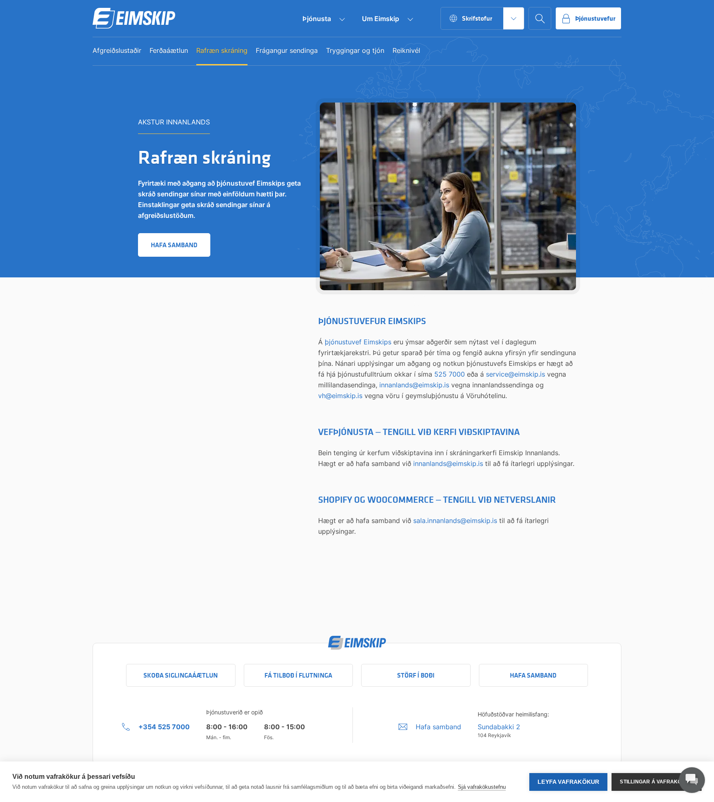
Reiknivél (406, 51)
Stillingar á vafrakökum (656, 782)
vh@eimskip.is (340, 395)
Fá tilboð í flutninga (298, 675)
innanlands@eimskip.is (414, 385)
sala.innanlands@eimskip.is (455, 520)
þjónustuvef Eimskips (358, 342)
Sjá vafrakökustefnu (482, 787)
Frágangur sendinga (287, 51)
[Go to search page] (539, 18)
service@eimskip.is (515, 374)
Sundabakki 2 (499, 727)
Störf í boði (416, 675)
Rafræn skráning (222, 51)
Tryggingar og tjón (355, 51)
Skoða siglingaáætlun (180, 675)
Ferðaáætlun (169, 51)
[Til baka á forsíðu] (134, 18)
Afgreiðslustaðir (117, 51)
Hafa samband (533, 675)
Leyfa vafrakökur (568, 782)
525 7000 (449, 374)
